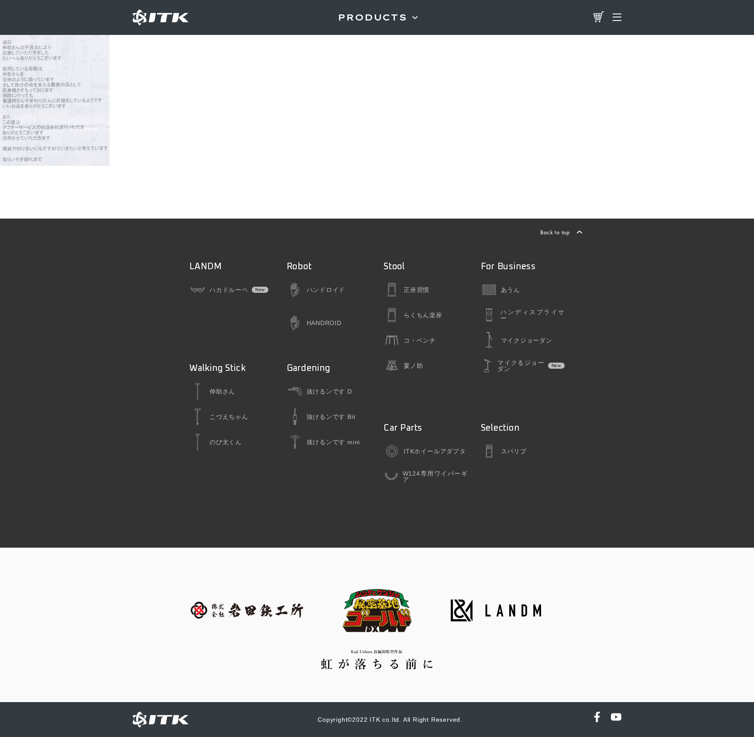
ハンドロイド (326, 289)
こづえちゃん (228, 416)
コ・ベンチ (420, 340)
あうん (510, 289)
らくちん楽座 (423, 315)
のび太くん (225, 442)
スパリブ (514, 451)
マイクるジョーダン (520, 365)
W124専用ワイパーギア (435, 476)
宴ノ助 (413, 365)
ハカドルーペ (228, 289)
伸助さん (222, 391)
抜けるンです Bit (331, 416)
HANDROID (324, 322)
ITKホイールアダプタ (435, 451)
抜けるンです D (329, 391)
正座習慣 (416, 289)
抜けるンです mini (333, 442)
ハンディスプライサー (532, 315)
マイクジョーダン (526, 340)
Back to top (555, 232)
